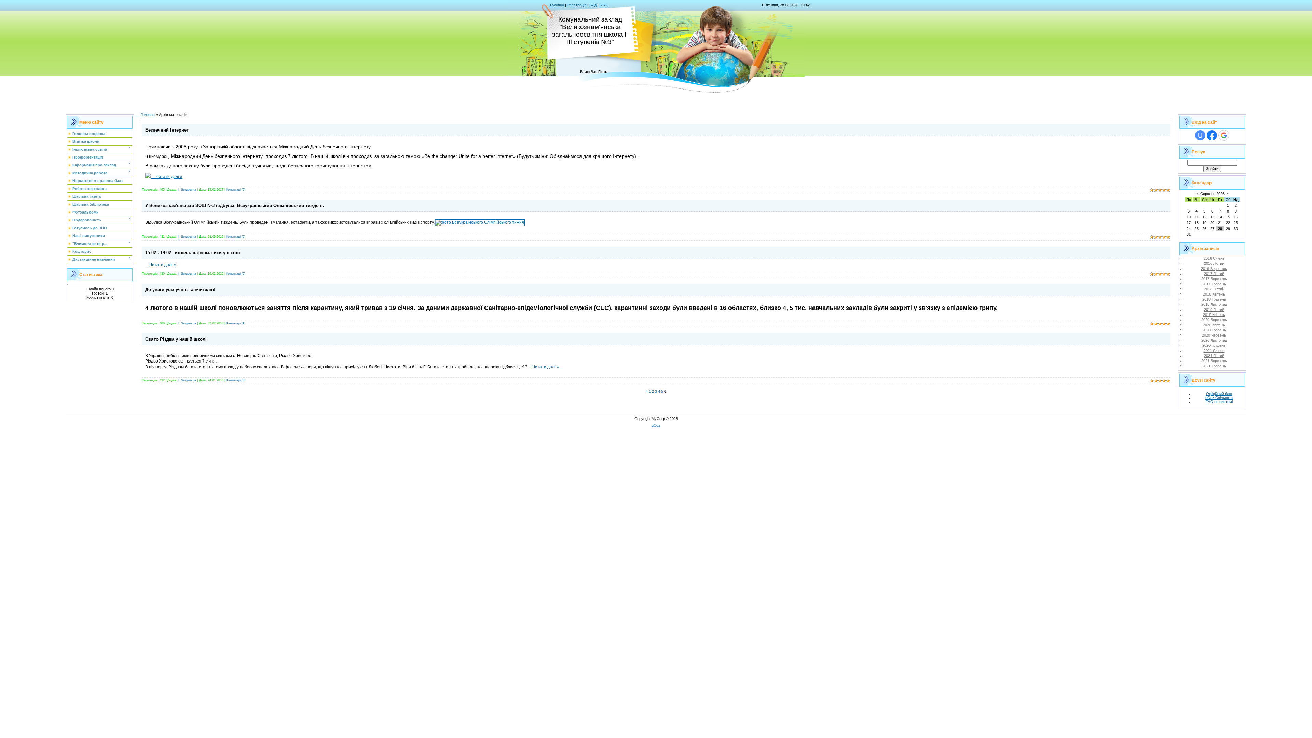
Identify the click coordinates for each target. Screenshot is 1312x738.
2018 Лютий (1214, 289)
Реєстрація (576, 5)
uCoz (656, 425)
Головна (557, 5)
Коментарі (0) (235, 189)
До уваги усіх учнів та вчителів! (180, 289)
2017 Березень (1214, 279)
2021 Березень (1214, 361)
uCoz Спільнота (1219, 398)
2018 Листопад (1214, 304)
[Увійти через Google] (1223, 135)
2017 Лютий (1214, 274)
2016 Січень (1214, 258)
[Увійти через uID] (1200, 135)
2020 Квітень (1214, 325)
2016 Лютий (1214, 263)
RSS (603, 5)
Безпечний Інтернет (167, 130)
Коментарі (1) (235, 323)
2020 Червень (1214, 335)
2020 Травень (1214, 330)
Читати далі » (169, 176)
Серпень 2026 (1212, 194)
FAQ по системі (1219, 402)
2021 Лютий (1214, 356)
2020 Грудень (1214, 345)
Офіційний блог (1219, 394)
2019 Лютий (1214, 310)
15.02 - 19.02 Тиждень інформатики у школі (192, 252)
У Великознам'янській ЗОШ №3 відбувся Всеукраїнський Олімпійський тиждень (234, 205)
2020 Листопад (1214, 340)
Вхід (593, 5)
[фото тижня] (480, 222)
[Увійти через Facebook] (1212, 135)
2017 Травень (1214, 284)
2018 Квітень (1214, 294)
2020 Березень (1214, 320)
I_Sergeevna (187, 189)
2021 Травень (1214, 366)
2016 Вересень (1214, 268)
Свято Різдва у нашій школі (176, 339)
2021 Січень (1214, 350)
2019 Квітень (1214, 315)
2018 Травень (1214, 299)
